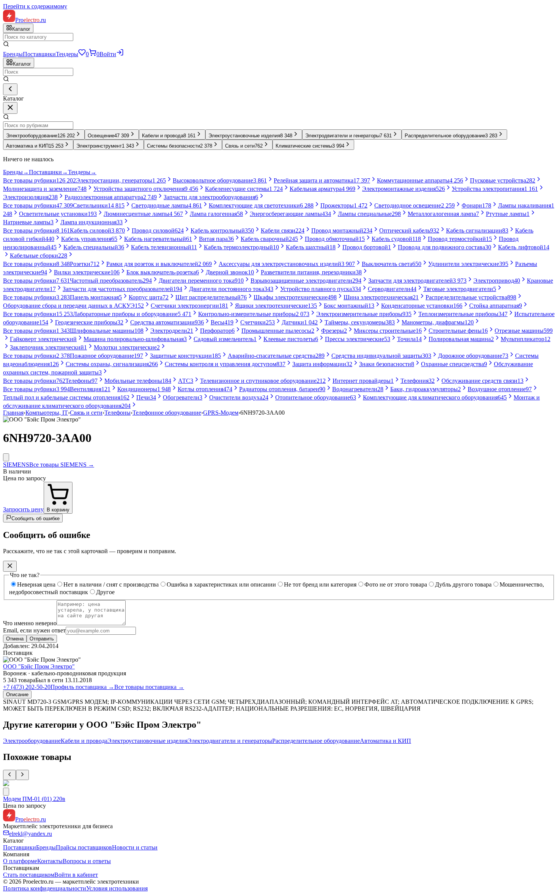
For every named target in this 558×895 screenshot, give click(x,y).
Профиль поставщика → (82, 687)
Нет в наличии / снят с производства (111, 584)
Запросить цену (23, 509)
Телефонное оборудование (166, 412)
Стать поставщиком (28, 874)
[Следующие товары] (22, 775)
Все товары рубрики (39, 180)
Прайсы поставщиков (84, 847)
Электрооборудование (32, 741)
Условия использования (117, 888)
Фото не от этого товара (395, 584)
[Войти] (120, 54)
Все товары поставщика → (149, 687)
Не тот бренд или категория (320, 584)
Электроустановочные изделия (147, 741)
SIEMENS (16, 464)
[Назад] (10, 89)
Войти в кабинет (76, 874)
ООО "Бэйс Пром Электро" (39, 666)
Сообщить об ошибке (35, 518)
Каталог (22, 64)
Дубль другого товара (463, 584)
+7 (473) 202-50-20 (26, 687)
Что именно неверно (30, 623)
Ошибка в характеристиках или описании (221, 584)
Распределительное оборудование (316, 741)
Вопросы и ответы (87, 861)
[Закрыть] (10, 108)
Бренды (13, 54)
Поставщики (39, 54)
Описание (17, 694)
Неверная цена (36, 584)
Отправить (42, 639)
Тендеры (67, 54)
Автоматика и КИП (385, 741)
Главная (13, 412)
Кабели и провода (84, 741)
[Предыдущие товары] (9, 775)
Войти (107, 54)
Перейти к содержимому (35, 6)
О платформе (20, 861)
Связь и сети (86, 412)
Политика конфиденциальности (44, 888)
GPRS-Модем (220, 412)
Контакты (50, 861)
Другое (105, 592)
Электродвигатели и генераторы (230, 741)
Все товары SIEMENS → (61, 464)
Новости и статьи (135, 847)
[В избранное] (6, 457)
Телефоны (117, 412)
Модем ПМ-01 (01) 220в (34, 799)
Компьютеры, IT (46, 412)
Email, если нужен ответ (34, 630)
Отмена (15, 639)
